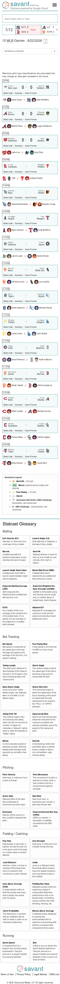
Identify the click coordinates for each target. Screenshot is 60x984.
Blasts (5, 740)
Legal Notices (41, 974)
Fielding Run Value (41, 883)
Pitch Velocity (8, 774)
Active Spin (7, 796)
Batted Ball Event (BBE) (43, 570)
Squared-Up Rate (40, 713)
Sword (19, 496)
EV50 (5, 607)
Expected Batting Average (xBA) (14, 587)
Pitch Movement (40, 774)
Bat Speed (7, 644)
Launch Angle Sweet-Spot (14, 570)
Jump (35, 862)
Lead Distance (9, 862)
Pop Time (6, 841)
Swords (36, 740)
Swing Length (9, 665)
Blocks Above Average (43, 910)
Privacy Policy (24, 974)
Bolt (34, 942)
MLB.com (55, 974)
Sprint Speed (8, 942)
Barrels (6, 551)
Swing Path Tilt (10, 713)
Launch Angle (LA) (41, 538)
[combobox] (30, 18)
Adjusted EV (38, 607)
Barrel (21, 485)
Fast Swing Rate (40, 644)
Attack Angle (38, 665)
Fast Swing (21, 492)
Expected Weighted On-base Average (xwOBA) (44, 587)
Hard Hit (20, 481)
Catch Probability (11, 910)
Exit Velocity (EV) (10, 538)
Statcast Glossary (19, 523)
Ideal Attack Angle (11, 686)
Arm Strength (38, 841)
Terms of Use (7, 974)
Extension (7, 812)
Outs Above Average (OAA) (12, 885)
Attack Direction (40, 686)
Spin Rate (36, 796)
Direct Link (8, 93)
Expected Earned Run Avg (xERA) (45, 813)
